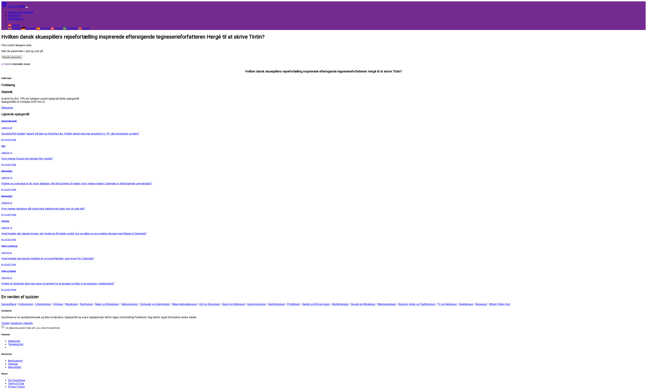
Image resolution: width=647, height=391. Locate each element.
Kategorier (14, 15)
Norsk (85, 28)
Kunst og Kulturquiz (233, 304)
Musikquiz (71, 304)
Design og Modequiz (363, 304)
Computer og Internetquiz (155, 304)
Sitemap (13, 364)
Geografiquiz (8, 304)
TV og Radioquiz (447, 304)
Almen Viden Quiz (499, 304)
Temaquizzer (15, 18)
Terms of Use (16, 383)
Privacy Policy (16, 386)
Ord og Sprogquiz (209, 304)
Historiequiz (26, 304)
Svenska (72, 28)
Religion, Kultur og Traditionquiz (416, 304)
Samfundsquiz (276, 304)
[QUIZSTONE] (4, 6)
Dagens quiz (20, 12)
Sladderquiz (466, 304)
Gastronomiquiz (256, 304)
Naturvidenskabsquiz (184, 304)
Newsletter (14, 367)
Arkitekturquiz (340, 304)
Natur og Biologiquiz (107, 304)
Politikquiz (293, 304)
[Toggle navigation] (26, 7)
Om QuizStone (16, 380)
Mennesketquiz (387, 304)
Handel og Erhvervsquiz (316, 304)
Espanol (45, 28)
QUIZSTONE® (16, 6)
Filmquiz (58, 304)
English (16, 28)
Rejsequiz (481, 304)
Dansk (16, 25)
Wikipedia (7, 107)
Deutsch (30, 28)
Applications (15, 360)
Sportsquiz (86, 304)
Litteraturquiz (43, 304)
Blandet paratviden (12, 57)
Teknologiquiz (129, 304)
